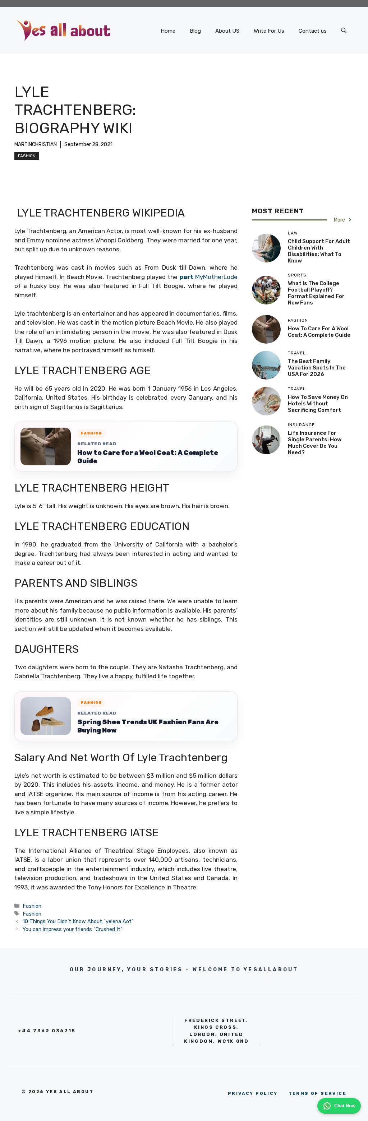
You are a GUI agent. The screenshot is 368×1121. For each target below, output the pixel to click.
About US (227, 31)
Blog (195, 31)
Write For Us (269, 31)
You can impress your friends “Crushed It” (73, 929)
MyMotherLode (208, 276)
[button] (344, 31)
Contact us (313, 31)
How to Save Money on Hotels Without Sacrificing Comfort (318, 403)
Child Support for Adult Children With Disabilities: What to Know (319, 251)
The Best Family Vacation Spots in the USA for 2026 (317, 367)
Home (168, 31)
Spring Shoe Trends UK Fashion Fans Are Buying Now (147, 726)
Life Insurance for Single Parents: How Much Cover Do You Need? (314, 443)
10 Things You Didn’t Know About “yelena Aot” (78, 921)
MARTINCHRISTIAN (35, 144)
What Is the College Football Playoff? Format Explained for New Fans (316, 293)
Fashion (27, 155)
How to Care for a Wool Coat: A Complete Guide (147, 457)
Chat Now (344, 1105)
